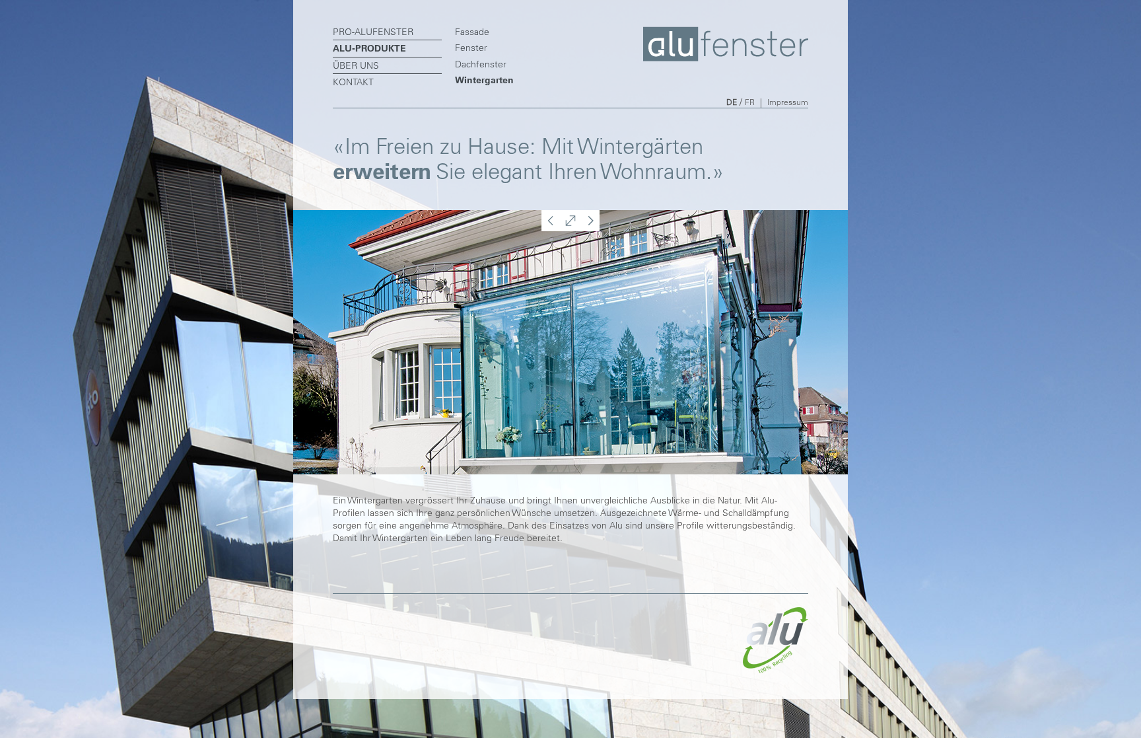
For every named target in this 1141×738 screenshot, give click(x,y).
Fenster (471, 48)
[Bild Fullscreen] (570, 228)
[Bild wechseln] (549, 228)
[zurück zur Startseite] (725, 58)
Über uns (356, 65)
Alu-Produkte (369, 48)
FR (750, 102)
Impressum (787, 102)
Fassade (472, 32)
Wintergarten (484, 80)
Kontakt (353, 82)
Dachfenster (480, 64)
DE (731, 102)
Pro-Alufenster (373, 32)
